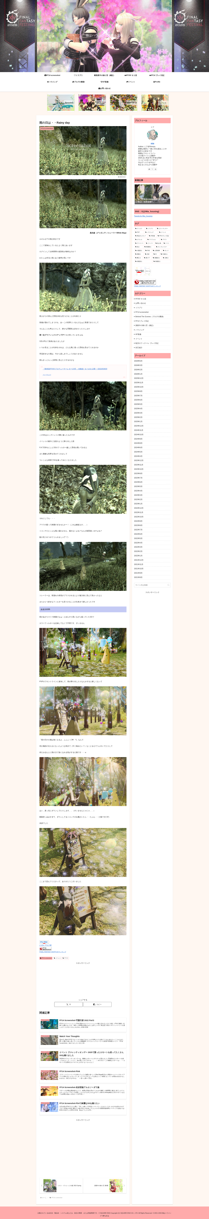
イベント (58, 958)
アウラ (66, 958)
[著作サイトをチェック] (149, 169)
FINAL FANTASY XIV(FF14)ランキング (52, 952)
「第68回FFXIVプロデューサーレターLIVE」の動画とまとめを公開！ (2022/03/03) (75, 369)
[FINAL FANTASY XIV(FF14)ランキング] (45, 948)
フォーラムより (47, 374)
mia (152, 143)
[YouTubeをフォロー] (155, 169)
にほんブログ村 (45, 945)
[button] (97, 1004)
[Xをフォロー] (152, 169)
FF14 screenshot (47, 958)
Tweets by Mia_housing (143, 216)
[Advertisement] (82, 980)
